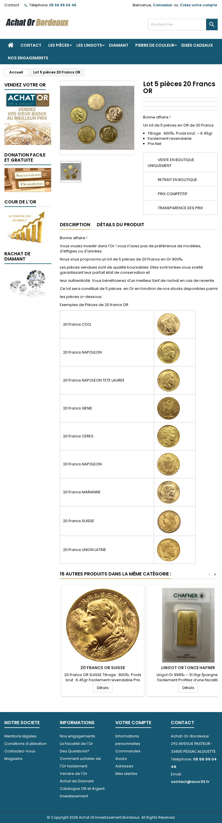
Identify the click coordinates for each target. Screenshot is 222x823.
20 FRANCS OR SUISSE (102, 668)
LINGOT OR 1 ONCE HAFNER (188, 668)
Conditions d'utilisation (25, 743)
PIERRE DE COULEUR (154, 45)
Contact (11, 5)
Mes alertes (126, 773)
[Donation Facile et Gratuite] (27, 179)
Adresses (124, 766)
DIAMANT (118, 45)
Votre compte (133, 722)
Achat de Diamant (77, 781)
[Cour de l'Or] (27, 226)
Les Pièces (58, 45)
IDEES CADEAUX (197, 45)
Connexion (162, 5)
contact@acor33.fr (190, 781)
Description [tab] (75, 224)
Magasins (13, 758)
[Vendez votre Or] (27, 118)
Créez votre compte (198, 5)
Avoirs (121, 758)
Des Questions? (74, 751)
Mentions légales (20, 736)
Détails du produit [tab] (120, 224)
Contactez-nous (19, 751)
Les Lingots (89, 45)
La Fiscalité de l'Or (76, 743)
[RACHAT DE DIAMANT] (27, 282)
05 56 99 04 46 (62, 5)
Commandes (127, 751)
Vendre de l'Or (73, 773)
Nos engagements (28, 58)
